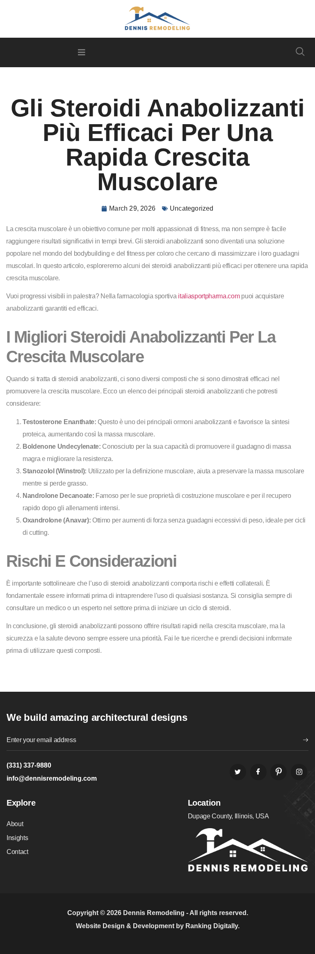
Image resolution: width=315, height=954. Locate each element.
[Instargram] (299, 772)
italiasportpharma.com (209, 296)
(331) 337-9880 (29, 765)
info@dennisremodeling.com (52, 778)
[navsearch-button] (300, 52)
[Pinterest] (278, 772)
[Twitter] (238, 772)
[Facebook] (258, 772)
